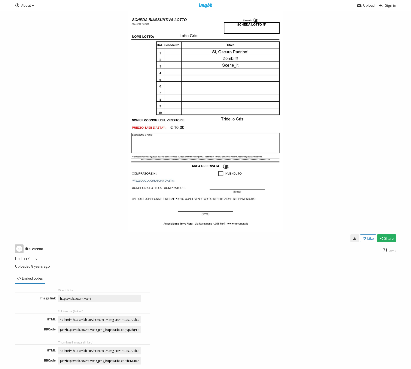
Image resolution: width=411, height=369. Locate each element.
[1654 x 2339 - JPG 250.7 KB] (354, 238)
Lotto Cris (26, 258)
